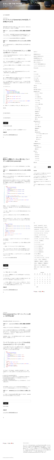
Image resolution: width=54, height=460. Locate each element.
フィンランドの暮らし (38, 248)
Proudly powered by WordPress (8, 457)
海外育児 (35, 145)
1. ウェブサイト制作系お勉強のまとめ (10, 134)
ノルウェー (37, 102)
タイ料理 (41, 240)
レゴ (35, 259)
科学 (34, 151)
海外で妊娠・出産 (37, 89)
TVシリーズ (37, 122)
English (36, 291)
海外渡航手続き (36, 143)
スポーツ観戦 (37, 126)
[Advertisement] (17, 146)
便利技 (41, 261)
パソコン (36, 160)
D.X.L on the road (12, 4)
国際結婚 (36, 128)
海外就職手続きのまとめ (38, 58)
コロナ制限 (36, 236)
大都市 (36, 113)
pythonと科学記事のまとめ (38, 60)
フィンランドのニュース (39, 244)
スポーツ (36, 124)
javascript (36, 154)
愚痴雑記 (40, 263)
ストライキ (41, 238)
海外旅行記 (35, 91)
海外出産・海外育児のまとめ (38, 56)
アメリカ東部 (37, 96)
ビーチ (36, 106)
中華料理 (36, 261)
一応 (39, 259)
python (36, 156)
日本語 (40, 291)
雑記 (34, 162)
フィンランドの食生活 (38, 251)
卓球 (35, 263)
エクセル (36, 158)
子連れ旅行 (37, 115)
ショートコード (37, 83)
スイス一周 (37, 100)
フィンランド (36, 76)
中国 (34, 85)
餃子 (35, 268)
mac (45, 225)
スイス (36, 238)
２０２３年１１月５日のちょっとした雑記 (41, 179)
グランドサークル (38, 98)
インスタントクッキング (39, 231)
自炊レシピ (38, 137)
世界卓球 (44, 259)
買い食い (37, 139)
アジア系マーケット (44, 229)
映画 (35, 130)
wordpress (36, 81)
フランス (35, 78)
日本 (34, 87)
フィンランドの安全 (38, 246)
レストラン (38, 135)
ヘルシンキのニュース (38, 255)
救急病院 (46, 263)
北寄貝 (46, 261)
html (35, 152)
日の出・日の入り (38, 117)
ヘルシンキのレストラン (39, 257)
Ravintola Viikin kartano (38, 227)
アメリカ (35, 74)
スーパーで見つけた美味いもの (41, 133)
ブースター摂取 (37, 253)
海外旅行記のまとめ (37, 54)
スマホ (47, 238)
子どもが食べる (37, 147)
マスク (47, 257)
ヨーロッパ (37, 109)
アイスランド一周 (38, 93)
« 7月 (37, 286)
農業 (35, 141)
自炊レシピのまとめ (37, 62)
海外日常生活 (36, 121)
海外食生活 (37, 132)
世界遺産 (36, 111)
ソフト (36, 240)
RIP (46, 227)
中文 (43, 291)
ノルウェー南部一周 (38, 104)
